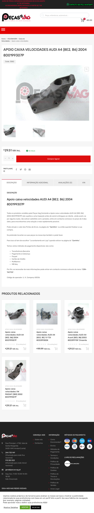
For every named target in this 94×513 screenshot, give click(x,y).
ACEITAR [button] (25, 507)
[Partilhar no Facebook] (16, 169)
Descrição (12, 183)
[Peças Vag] (17, 21)
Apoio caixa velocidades (13, 329)
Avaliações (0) (65, 183)
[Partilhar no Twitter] (20, 169)
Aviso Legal (54, 489)
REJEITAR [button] (36, 507)
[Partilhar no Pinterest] (24, 169)
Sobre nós (39, 440)
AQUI (45, 502)
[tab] (12, 182)
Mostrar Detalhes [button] (11, 507)
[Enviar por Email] (29, 169)
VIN (83, 183)
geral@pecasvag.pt (13, 470)
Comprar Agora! (53, 159)
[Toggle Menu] (3, 30)
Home (3, 39)
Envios (53, 446)
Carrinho (53, 227)
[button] (87, 69)
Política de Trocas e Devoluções (55, 476)
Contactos (39, 443)
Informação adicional (37, 183)
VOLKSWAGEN (12, 39)
